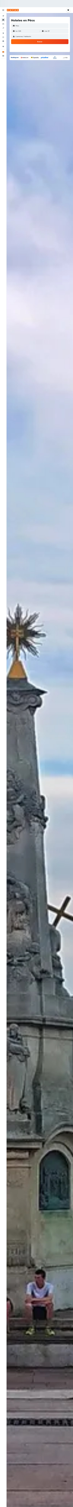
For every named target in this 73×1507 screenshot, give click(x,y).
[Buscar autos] (3, 24)
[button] (3, 10)
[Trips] (3, 46)
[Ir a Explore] (3, 33)
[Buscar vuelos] (3, 16)
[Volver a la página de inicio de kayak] (13, 10)
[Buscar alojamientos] (3, 20)
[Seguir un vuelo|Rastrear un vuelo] (3, 37)
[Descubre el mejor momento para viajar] (3, 41)
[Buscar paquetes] (3, 28)
